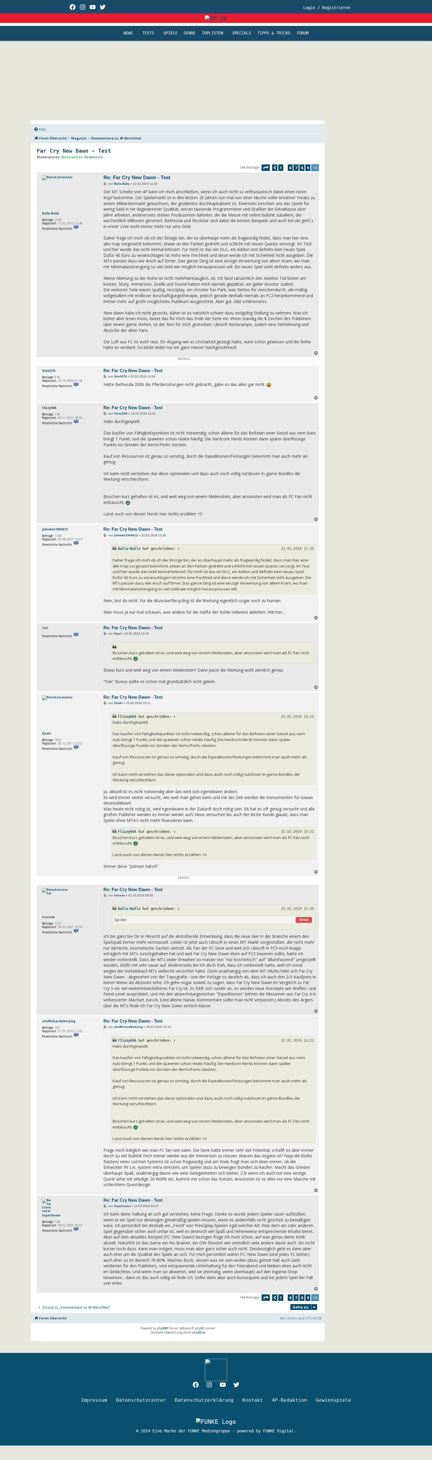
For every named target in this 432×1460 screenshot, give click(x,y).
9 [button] (308, 167)
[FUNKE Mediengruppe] (216, 1422)
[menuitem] (40, 129)
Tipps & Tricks (273, 33)
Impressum (94, 1400)
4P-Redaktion (289, 1400)
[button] (266, 167)
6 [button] (290, 167)
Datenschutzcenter (141, 1400)
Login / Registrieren (326, 7)
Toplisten (212, 33)
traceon (48, 917)
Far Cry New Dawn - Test (74, 151)
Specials (241, 33)
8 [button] (302, 167)
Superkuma (51, 1215)
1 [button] (281, 167)
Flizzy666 (49, 407)
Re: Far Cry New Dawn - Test (136, 177)
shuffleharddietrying (59, 1021)
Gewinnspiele (333, 1400)
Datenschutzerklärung (204, 1400)
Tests (148, 33)
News (128, 33)
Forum (303, 33)
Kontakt (252, 1400)
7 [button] (296, 167)
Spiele (170, 33)
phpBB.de (198, 1332)
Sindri (46, 733)
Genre (189, 33)
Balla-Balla (50, 213)
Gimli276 (48, 370)
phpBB (161, 1328)
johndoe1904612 (55, 529)
